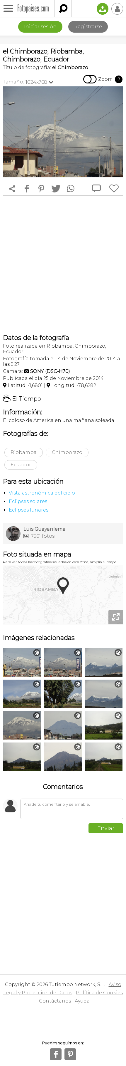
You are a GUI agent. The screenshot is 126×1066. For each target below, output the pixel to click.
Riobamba (24, 452)
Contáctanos (55, 1001)
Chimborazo (67, 452)
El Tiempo (22, 398)
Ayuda (82, 1001)
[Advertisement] (63, 265)
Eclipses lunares (28, 510)
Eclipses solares (28, 501)
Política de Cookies (99, 992)
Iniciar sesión (40, 26)
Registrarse (88, 26)
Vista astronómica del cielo (42, 493)
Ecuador (21, 464)
